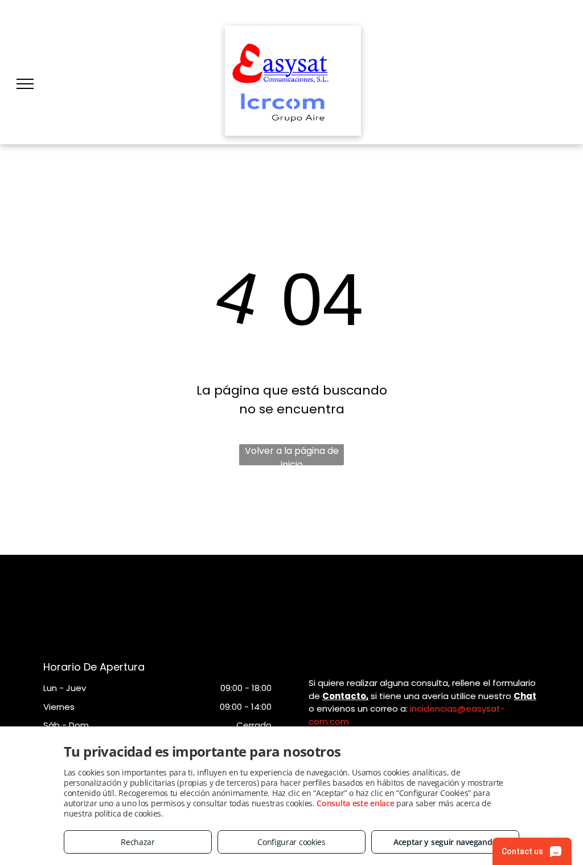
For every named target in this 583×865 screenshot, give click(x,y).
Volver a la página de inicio (292, 454)
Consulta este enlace (355, 803)
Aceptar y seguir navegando (445, 841)
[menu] (25, 84)
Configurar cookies (291, 841)
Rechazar (138, 841)
